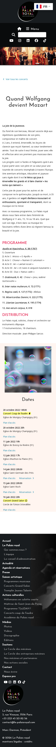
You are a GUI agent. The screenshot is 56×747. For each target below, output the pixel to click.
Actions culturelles (13, 595)
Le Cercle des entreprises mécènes (24, 653)
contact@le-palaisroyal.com (18, 722)
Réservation (25, 478)
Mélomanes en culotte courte (21, 599)
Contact (7, 667)
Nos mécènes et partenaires (20, 658)
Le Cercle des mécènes (17, 649)
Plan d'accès (9, 422)
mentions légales (12, 741)
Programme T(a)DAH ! (17, 608)
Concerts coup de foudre (18, 613)
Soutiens (7, 644)
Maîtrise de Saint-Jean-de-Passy (23, 604)
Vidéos (8, 631)
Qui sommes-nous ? (15, 550)
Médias (6, 622)
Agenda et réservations (16, 568)
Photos (8, 626)
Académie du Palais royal (19, 617)
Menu (34, 29)
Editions (8, 640)
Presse (6, 572)
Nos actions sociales (16, 662)
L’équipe (9, 554)
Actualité (7, 563)
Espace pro (9, 676)
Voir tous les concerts (16, 79)
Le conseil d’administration (19, 559)
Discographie (11, 635)
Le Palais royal (11, 545)
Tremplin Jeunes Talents (18, 590)
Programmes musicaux (17, 581)
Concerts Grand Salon (17, 586)
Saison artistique (12, 577)
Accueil (6, 541)
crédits (28, 741)
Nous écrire (10, 672)
